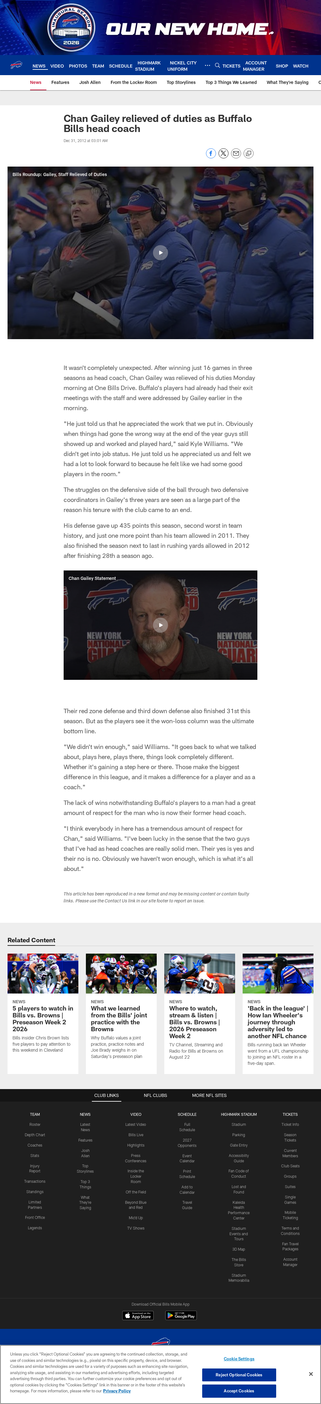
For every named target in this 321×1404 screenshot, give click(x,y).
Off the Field (136, 1192)
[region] (160, 1374)
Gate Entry (239, 1145)
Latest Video (135, 1124)
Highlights (136, 1145)
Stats (34, 1155)
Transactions (34, 1181)
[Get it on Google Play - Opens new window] (181, 1318)
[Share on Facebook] (211, 156)
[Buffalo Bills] (160, 1345)
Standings (35, 1191)
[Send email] (236, 156)
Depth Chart (35, 1134)
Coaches (35, 1145)
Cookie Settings (239, 1358)
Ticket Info (290, 1124)
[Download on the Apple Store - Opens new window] (138, 1316)
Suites (290, 1186)
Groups (290, 1176)
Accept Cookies (239, 1390)
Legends (35, 1227)
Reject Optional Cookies (239, 1374)
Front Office (35, 1217)
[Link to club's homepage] (16, 65)
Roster (34, 1124)
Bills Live (136, 1134)
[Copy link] (249, 153)
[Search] (217, 65)
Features (85, 1140)
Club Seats (290, 1166)
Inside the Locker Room (136, 1176)
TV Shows (136, 1228)
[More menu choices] (207, 65)
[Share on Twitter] (223, 156)
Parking (238, 1134)
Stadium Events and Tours (238, 1233)
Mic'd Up (136, 1217)
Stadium (239, 1124)
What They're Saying (85, 1202)
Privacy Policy (117, 1390)
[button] (160, 252)
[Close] (311, 1374)
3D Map (238, 1249)
